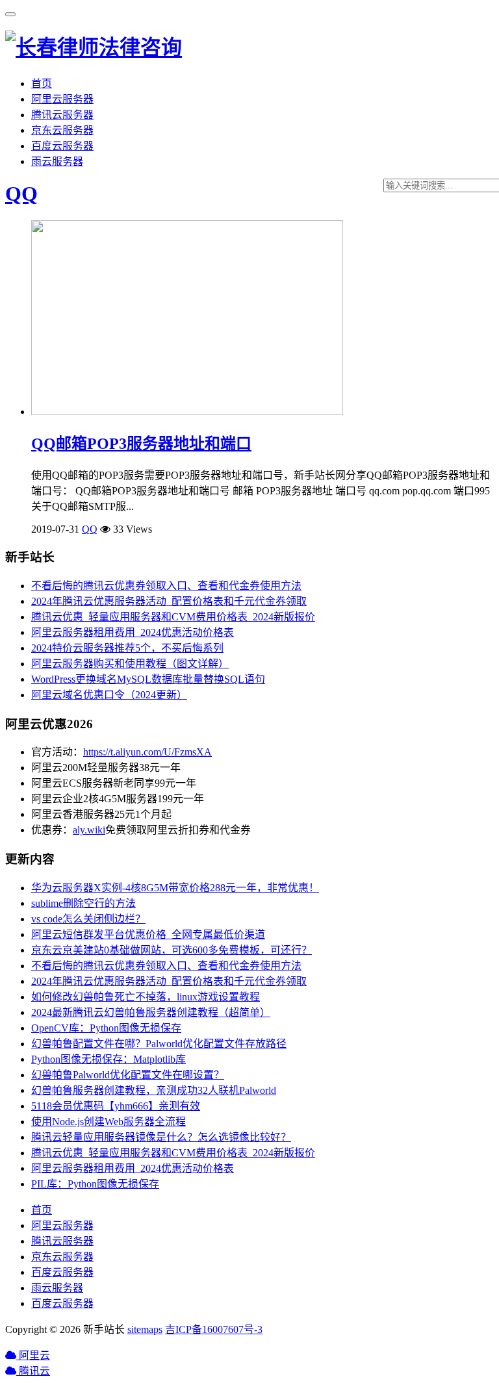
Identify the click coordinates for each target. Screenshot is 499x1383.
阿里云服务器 (62, 99)
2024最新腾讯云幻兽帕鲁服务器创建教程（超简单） (150, 1012)
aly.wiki (89, 829)
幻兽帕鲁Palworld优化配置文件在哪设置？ (127, 1074)
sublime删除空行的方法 (83, 903)
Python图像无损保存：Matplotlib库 (108, 1059)
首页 (41, 83)
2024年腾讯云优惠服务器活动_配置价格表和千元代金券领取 (169, 601)
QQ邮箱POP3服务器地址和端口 (141, 443)
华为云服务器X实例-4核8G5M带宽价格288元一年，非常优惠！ (175, 887)
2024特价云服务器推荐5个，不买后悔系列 (127, 647)
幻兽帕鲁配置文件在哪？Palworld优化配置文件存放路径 (159, 1043)
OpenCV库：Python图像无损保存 (106, 1028)
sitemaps (144, 1329)
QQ (21, 193)
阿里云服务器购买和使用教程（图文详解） (130, 663)
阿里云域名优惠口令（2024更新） (109, 694)
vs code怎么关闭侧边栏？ (88, 918)
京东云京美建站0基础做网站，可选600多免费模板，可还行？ (171, 950)
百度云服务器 (62, 145)
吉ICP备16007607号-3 (213, 1329)
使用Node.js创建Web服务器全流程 (108, 1121)
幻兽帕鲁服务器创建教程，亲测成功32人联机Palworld (153, 1090)
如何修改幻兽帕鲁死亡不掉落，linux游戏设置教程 (145, 996)
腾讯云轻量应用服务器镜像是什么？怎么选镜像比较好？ (161, 1137)
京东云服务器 (62, 130)
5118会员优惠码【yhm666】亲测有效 (115, 1105)
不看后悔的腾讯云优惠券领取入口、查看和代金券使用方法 (166, 585)
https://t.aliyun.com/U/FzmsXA (147, 751)
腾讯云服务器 (62, 114)
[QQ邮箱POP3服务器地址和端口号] (187, 411)
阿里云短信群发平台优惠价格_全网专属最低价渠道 (148, 934)
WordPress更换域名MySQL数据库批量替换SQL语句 (148, 679)
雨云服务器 (57, 161)
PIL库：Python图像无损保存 (95, 1183)
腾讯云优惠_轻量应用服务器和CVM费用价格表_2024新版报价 (173, 616)
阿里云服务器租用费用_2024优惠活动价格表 (132, 632)
